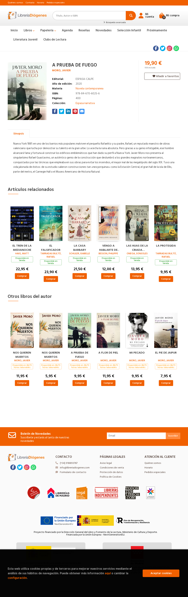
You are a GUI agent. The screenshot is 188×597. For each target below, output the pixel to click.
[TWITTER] (162, 48)
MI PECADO (137, 353)
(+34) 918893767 (68, 463)
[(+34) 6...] (176, 48)
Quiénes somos (15, 2)
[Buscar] (131, 15)
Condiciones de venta (112, 467)
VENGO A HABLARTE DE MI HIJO (108, 247)
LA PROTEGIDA (166, 246)
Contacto (30, 2)
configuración (17, 577)
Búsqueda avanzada (115, 22)
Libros (28, 30)
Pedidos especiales (56, 2)
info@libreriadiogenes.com (75, 467)
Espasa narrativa (85, 103)
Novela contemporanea (89, 88)
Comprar (22, 276)
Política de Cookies (110, 477)
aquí (108, 573)
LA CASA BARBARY (79, 247)
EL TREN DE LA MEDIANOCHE (22, 247)
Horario (40, 2)
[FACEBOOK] (156, 48)
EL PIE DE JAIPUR (166, 353)
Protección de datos (111, 472)
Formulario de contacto (73, 472)
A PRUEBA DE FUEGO (79, 354)
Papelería (47, 30)
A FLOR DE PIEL (108, 353)
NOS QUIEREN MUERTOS (22, 354)
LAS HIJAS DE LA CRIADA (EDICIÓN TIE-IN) (137, 247)
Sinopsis (18, 133)
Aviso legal (106, 463)
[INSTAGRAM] (169, 48)
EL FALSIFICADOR (50, 247)
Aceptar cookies (161, 573)
